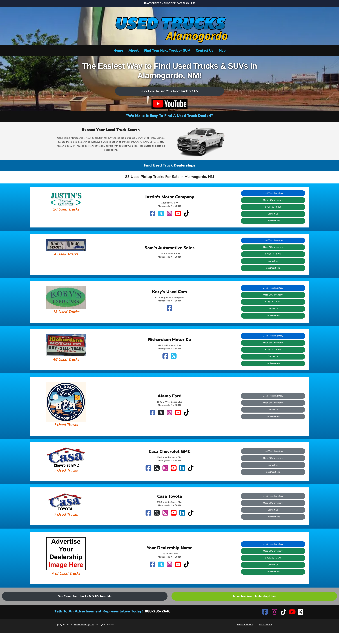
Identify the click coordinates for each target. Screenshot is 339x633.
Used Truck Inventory (273, 193)
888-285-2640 (158, 611)
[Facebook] (153, 213)
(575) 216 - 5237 (273, 254)
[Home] (169, 26)
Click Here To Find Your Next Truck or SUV (169, 91)
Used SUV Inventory (273, 200)
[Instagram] (169, 213)
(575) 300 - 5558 (273, 349)
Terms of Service (245, 624)
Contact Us (204, 50)
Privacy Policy (265, 624)
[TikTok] (186, 213)
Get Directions (273, 220)
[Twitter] (161, 213)
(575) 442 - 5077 (273, 301)
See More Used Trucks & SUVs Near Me (84, 596)
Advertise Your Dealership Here (254, 596)
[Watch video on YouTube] (169, 104)
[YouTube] (178, 213)
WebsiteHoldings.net (84, 624)
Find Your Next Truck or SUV (167, 50)
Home (118, 50)
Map (222, 50)
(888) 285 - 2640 (273, 557)
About (134, 50)
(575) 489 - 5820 (273, 206)
